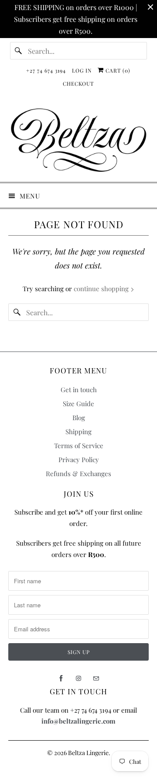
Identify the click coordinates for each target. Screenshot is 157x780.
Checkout (78, 83)
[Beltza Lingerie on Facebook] (61, 678)
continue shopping (102, 288)
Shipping (78, 431)
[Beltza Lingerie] (78, 140)
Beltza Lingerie (88, 753)
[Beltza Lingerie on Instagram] (78, 678)
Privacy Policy (78, 459)
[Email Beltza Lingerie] (96, 678)
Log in (82, 70)
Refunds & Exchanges (78, 473)
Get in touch (79, 389)
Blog (78, 417)
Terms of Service (78, 445)
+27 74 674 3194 (46, 70)
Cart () (117, 70)
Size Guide (78, 403)
